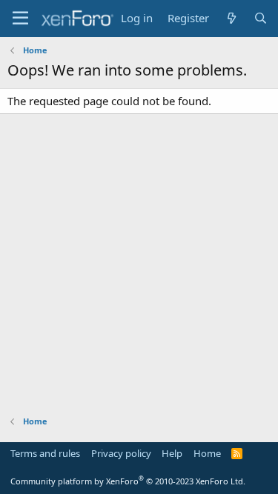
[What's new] (230, 18)
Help (172, 453)
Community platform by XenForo (127, 481)
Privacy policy (121, 453)
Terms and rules (45, 453)
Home (207, 453)
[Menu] (20, 18)
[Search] (260, 18)
